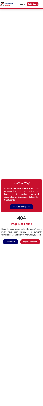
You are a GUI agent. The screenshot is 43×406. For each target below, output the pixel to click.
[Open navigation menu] (41, 4)
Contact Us (10, 242)
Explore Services (30, 242)
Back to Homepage (21, 207)
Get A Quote (33, 4)
